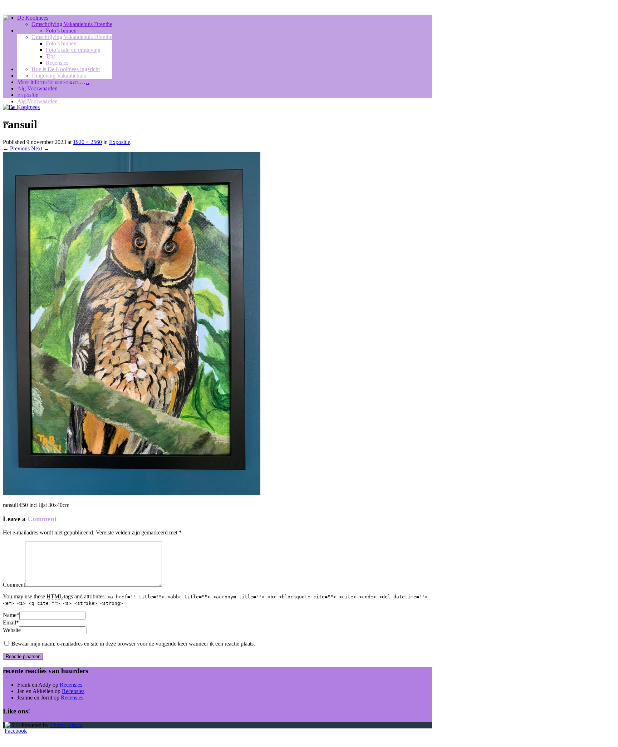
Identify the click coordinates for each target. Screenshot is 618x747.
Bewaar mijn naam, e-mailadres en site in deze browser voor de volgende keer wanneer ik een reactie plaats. (133, 644)
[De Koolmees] (6, 18)
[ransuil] (131, 493)
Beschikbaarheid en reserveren (51, 82)
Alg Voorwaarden (37, 101)
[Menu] (6, 122)
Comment (14, 585)
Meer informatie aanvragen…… (53, 95)
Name (9, 615)
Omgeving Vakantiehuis (58, 76)
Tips (50, 56)
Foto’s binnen (61, 43)
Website (12, 630)
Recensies (57, 63)
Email (9, 622)
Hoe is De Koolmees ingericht (65, 69)
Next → (40, 148)
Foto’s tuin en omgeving (73, 50)
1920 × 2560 (87, 142)
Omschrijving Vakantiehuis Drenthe (71, 37)
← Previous (16, 148)
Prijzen (25, 88)
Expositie (27, 108)
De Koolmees (32, 31)
